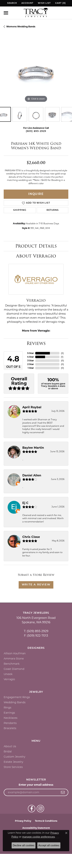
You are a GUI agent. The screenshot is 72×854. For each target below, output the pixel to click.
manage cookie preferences (38, 836)
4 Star (30, 356)
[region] (36, 71)
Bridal (8, 751)
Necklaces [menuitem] (10, 718)
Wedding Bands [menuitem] (14, 702)
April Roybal (31, 407)
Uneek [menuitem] (8, 674)
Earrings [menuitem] (9, 712)
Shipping (19, 210)
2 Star (30, 364)
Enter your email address (36, 784)
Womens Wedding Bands (20, 26)
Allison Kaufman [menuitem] (15, 653)
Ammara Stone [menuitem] (14, 658)
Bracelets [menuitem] (10, 728)
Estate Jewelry (13, 761)
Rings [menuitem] (7, 707)
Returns (53, 210)
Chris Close (31, 537)
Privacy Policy (23, 820)
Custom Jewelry (14, 756)
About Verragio (36, 256)
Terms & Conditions (46, 820)
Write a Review (36, 584)
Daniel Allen (31, 475)
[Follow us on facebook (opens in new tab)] (31, 808)
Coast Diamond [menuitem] (14, 669)
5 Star (30, 353)
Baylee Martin (33, 447)
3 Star (30, 360)
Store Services (13, 767)
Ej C (25, 503)
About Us (10, 746)
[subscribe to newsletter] (63, 792)
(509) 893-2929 (36, 131)
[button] (11, 3)
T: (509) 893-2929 (36, 631)
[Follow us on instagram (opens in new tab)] (40, 808)
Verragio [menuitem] (9, 679)
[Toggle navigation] (6, 13)
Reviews (36, 343)
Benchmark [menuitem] (12, 663)
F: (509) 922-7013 (36, 635)
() (62, 353)
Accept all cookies (48, 845)
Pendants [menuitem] (10, 723)
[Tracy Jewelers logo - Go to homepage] (36, 13)
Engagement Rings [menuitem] (17, 697)
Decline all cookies (23, 845)
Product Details (36, 246)
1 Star (31, 368)
